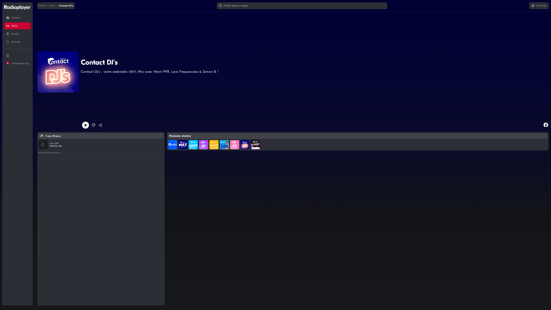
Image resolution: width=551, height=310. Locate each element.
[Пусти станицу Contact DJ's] (85, 125)
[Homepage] (17, 7)
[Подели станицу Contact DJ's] (100, 125)
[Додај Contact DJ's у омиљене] (93, 125)
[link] (43, 6)
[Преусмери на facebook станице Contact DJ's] (546, 125)
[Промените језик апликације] (17, 56)
